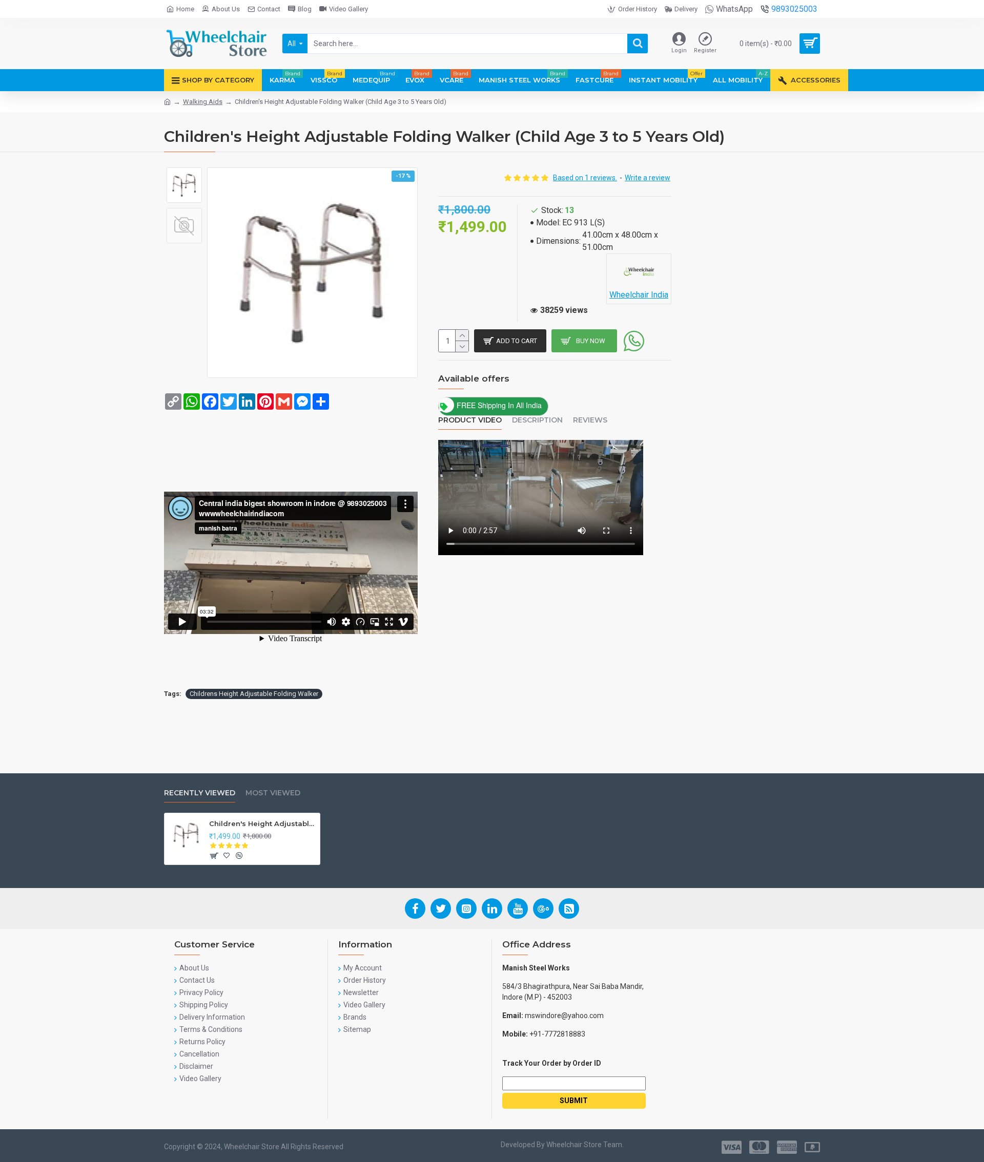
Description (537, 420)
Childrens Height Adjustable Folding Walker (254, 694)
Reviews (590, 420)
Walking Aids (202, 101)
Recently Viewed (199, 793)
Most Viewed (272, 793)
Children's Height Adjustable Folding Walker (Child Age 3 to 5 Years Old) (262, 823)
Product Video (470, 420)
